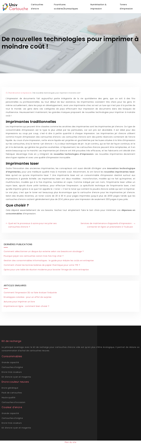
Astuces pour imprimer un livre (19, 301)
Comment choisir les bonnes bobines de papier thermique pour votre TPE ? (42, 265)
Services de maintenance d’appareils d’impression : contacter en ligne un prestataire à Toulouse (107, 225)
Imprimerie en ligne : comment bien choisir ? (26, 306)
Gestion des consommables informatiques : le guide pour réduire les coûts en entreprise (49, 260)
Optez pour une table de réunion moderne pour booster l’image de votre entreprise (46, 269)
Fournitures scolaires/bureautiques (66, 6)
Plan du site (70, 442)
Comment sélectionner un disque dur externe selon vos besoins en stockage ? (44, 251)
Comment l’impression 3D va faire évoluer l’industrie (30, 292)
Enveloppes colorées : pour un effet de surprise (27, 297)
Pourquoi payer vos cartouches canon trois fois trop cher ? (33, 256)
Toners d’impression (126, 6)
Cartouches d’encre (37, 6)
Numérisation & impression (98, 6)
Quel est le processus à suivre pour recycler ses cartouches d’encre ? (32, 225)
